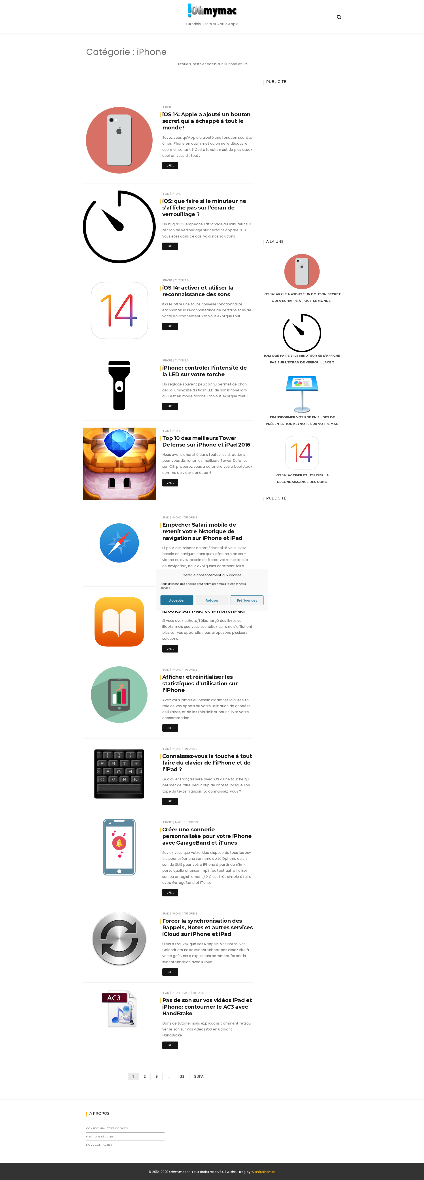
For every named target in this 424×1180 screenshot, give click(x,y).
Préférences (247, 600)
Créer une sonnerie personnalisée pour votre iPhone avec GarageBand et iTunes (207, 836)
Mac (178, 822)
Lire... (170, 165)
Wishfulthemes (263, 1172)
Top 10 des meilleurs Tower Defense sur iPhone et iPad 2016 (206, 441)
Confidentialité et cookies (107, 1128)
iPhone (167, 107)
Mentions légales (100, 1136)
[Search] (339, 16)
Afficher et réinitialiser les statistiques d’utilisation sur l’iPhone (200, 683)
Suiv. (199, 1076)
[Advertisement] (160, 91)
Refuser (212, 600)
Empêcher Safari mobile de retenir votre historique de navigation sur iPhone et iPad (202, 531)
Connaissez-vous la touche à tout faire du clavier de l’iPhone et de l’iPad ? (207, 762)
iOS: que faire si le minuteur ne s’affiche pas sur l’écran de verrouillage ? (204, 207)
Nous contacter (99, 1144)
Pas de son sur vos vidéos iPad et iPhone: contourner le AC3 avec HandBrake (207, 1007)
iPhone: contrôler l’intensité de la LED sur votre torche (204, 371)
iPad (166, 194)
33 (182, 1076)
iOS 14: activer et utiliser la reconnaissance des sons (197, 290)
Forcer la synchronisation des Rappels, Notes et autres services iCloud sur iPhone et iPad (207, 927)
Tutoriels (182, 280)
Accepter (177, 600)
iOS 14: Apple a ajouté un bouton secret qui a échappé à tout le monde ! (206, 121)
